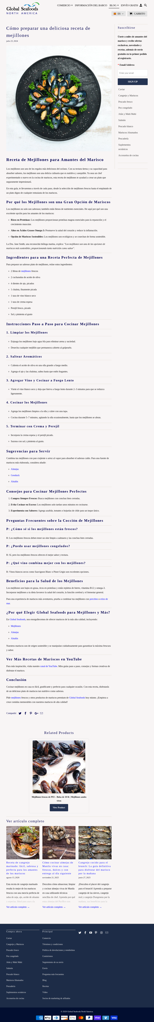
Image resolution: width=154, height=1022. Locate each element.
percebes (94, 599)
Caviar (121, 89)
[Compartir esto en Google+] (35, 713)
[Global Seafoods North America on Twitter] (80, 932)
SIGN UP (133, 81)
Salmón (122, 120)
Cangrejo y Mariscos (128, 95)
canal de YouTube (48, 666)
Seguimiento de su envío (52, 962)
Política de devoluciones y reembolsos (58, 950)
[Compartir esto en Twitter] (19, 713)
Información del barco (91, 5)
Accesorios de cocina (128, 155)
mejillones (26, 271)
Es (119, 13)
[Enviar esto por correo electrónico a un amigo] (41, 713)
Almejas (15, 469)
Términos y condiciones (52, 944)
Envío (45, 968)
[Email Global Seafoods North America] (107, 932)
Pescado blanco (125, 126)
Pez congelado (125, 107)
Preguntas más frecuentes (53, 974)
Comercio (65, 5)
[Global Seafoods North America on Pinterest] (96, 932)
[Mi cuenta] (141, 6)
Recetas (45, 986)
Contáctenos (47, 956)
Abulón (14, 481)
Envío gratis (129, 5)
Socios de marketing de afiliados (56, 998)
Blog (114, 5)
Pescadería (123, 138)
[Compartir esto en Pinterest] (30, 713)
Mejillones (16, 626)
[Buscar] (145, 6)
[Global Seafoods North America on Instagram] (101, 932)
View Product (59, 807)
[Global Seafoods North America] (22, 8)
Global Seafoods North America (80, 1011)
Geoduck (15, 475)
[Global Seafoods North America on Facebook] (85, 932)
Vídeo (45, 992)
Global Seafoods (17, 619)
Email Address (127, 65)
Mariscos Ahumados (128, 132)
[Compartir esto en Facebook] (25, 713)
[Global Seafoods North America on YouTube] (91, 932)
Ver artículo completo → (18, 907)
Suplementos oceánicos (124, 146)
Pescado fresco (125, 101)
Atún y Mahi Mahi (127, 114)
